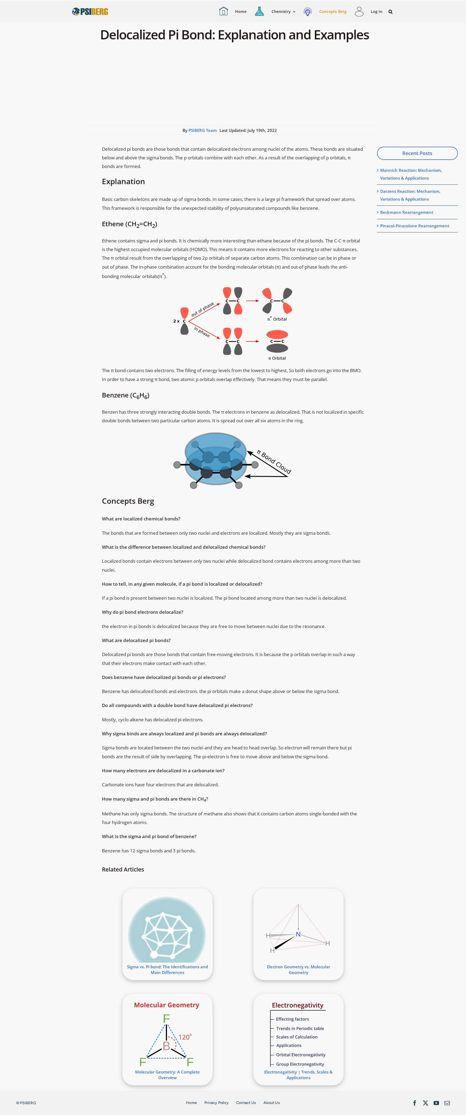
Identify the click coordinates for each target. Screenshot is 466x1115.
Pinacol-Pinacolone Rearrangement (414, 225)
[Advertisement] (230, 85)
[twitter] (425, 1103)
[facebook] (414, 1103)
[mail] (447, 1103)
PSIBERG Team (203, 130)
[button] (391, 12)
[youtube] (436, 1103)
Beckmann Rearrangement (406, 212)
